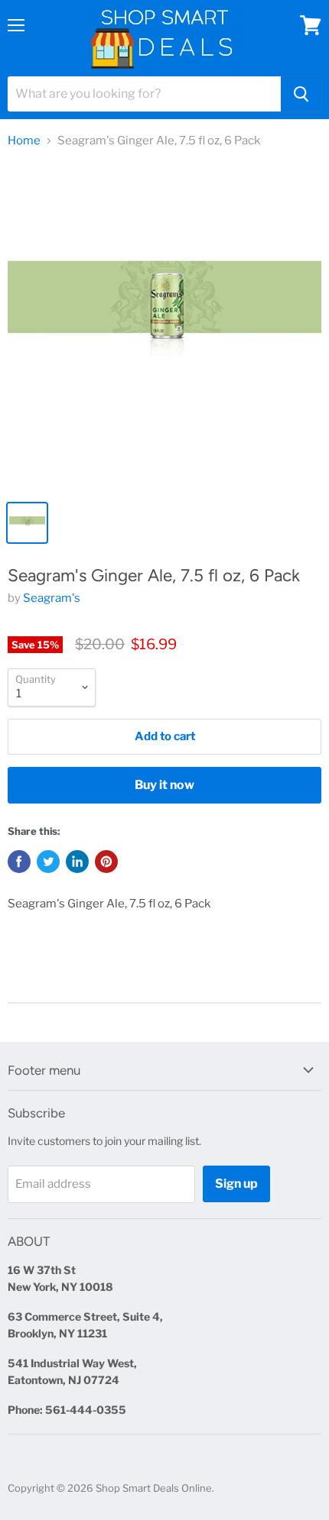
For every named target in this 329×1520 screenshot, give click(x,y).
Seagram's (51, 598)
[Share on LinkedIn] (77, 861)
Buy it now (164, 785)
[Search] (301, 94)
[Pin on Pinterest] (106, 861)
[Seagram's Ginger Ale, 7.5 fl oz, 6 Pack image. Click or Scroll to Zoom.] (164, 327)
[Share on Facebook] (19, 861)
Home (24, 140)
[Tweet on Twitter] (48, 861)
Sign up (236, 1183)
